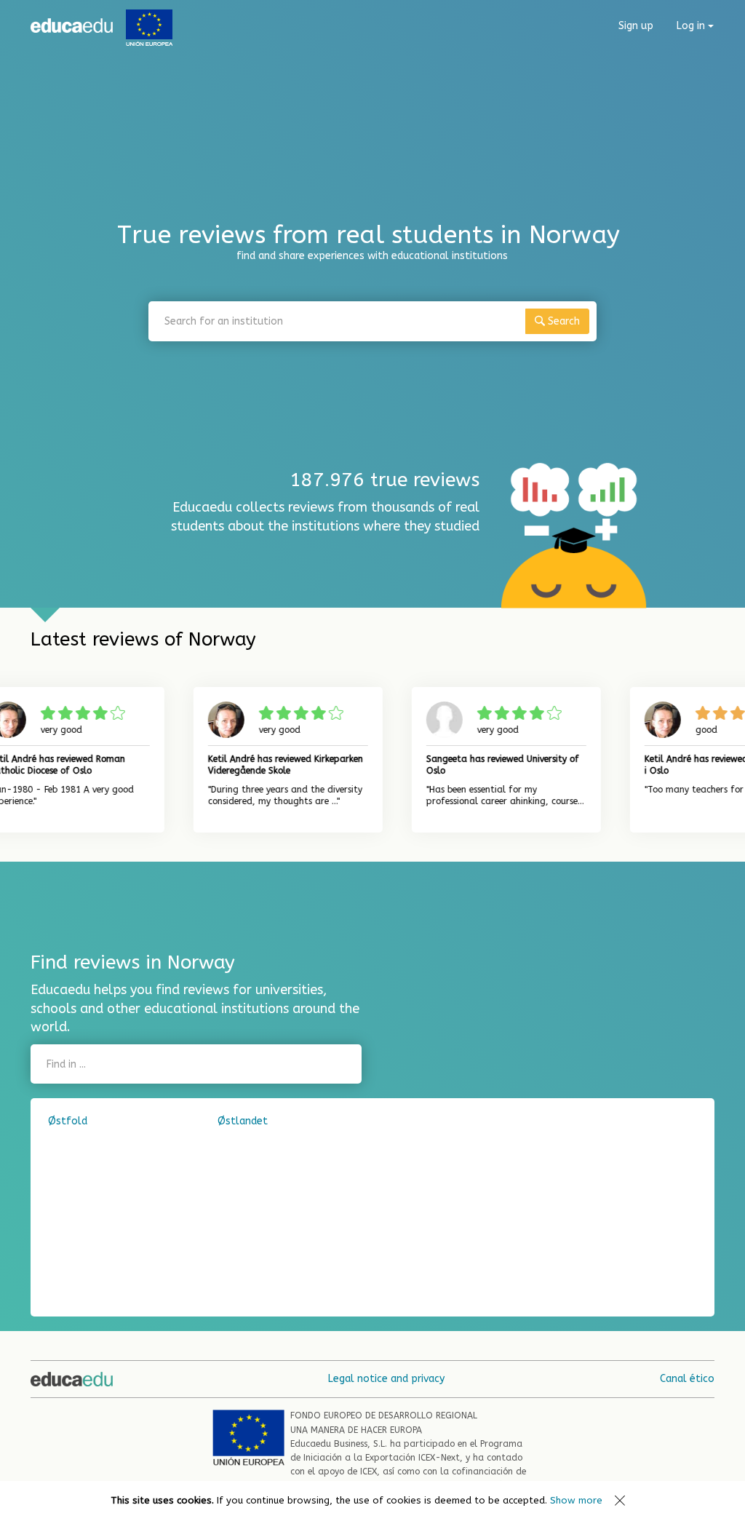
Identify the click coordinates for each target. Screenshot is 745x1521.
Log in (692, 26)
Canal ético (687, 1379)
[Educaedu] (72, 25)
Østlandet (243, 1121)
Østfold (67, 1121)
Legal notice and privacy (386, 1379)
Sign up (635, 26)
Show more (576, 1500)
